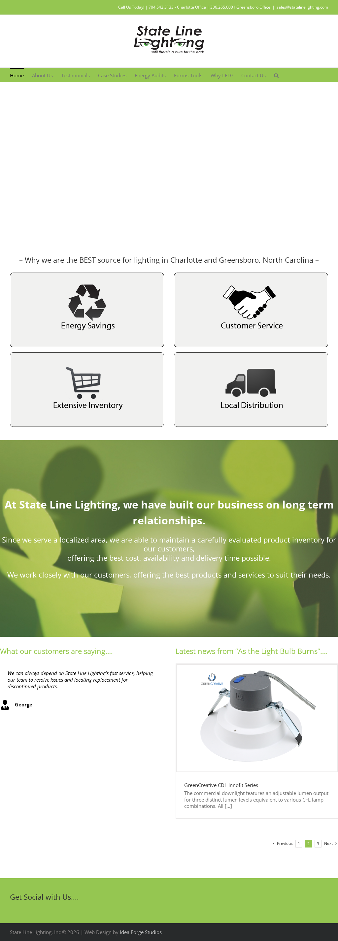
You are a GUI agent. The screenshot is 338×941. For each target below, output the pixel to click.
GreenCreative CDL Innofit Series (221, 785)
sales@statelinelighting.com (302, 7)
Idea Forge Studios (141, 932)
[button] (276, 75)
